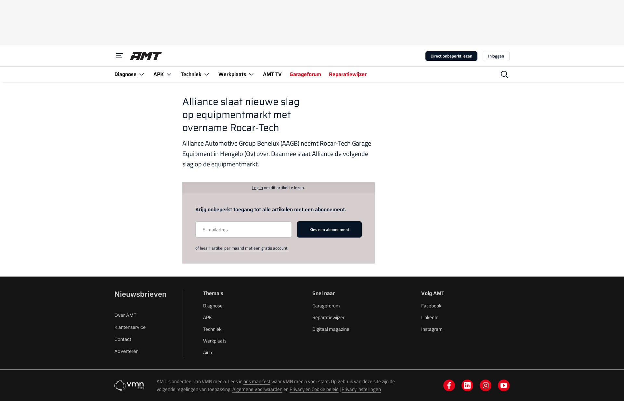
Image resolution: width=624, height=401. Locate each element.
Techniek (212, 329)
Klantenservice (130, 327)
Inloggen (496, 56)
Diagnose (213, 305)
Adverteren (126, 351)
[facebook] (449, 385)
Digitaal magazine (330, 329)
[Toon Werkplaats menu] (251, 74)
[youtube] (504, 385)
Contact (122, 339)
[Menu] (119, 55)
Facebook (431, 305)
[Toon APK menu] (169, 74)
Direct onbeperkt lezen (451, 56)
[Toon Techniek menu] (207, 74)
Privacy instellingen (361, 389)
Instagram (432, 329)
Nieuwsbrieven (140, 294)
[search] (504, 74)
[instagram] (485, 385)
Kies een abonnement (329, 229)
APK (207, 317)
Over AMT (125, 315)
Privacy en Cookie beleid (314, 389)
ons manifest (256, 381)
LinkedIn (429, 317)
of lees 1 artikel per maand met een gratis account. (242, 248)
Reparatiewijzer (328, 317)
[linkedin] (467, 385)
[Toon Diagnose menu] (142, 74)
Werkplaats (215, 340)
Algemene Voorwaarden (257, 389)
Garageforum (326, 305)
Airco (208, 352)
